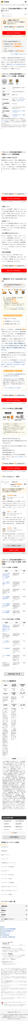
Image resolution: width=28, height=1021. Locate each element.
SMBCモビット (22, 945)
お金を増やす (15, 950)
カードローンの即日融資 (7, 866)
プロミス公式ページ (5, 120)
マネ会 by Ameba (8, 980)
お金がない (16, 951)
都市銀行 (3, 910)
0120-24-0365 (19, 307)
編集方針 (26, 1014)
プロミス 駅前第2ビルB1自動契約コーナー (6, 612)
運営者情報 (11, 1014)
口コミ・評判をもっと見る (14, 545)
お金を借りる (4, 847)
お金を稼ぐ (11, 951)
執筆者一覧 (22, 1014)
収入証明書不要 (20, 821)
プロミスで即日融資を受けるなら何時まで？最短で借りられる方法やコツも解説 (13, 364)
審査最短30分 (19, 826)
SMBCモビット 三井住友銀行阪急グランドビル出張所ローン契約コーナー (5, 628)
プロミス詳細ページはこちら (18, 54)
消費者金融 (4, 851)
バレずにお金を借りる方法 (8, 948)
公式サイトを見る (14, 550)
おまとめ (6, 829)
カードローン (7, 4)
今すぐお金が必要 (18, 948)
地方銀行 (3, 914)
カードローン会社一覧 (7, 942)
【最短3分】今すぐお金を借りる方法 (15, 64)
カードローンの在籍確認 (7, 882)
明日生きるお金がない (7, 950)
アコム (8, 945)
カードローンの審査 (6, 894)
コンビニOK (19, 829)
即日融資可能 (7, 821)
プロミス (14, 4)
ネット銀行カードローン (7, 919)
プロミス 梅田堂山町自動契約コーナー (6, 598)
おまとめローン (5, 870)
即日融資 (12, 958)
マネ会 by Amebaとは (4, 1014)
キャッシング (4, 858)
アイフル (4, 945)
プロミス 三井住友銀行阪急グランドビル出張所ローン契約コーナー (6, 576)
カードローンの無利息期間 (8, 955)
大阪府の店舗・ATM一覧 (14, 674)
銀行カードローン (6, 855)
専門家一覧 (16, 1014)
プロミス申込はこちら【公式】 (13, 388)
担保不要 (6, 824)
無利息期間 (18, 824)
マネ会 (1, 4)
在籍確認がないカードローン (8, 862)
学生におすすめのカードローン (9, 890)
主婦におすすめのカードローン (9, 886)
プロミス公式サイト (19, 457)
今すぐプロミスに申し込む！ (14, 33)
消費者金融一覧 (5, 943)
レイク (16, 945)
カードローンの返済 (6, 878)
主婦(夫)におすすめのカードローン (9, 963)
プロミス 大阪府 (21, 4)
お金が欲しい (5, 951)
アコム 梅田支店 (6, 648)
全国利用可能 (7, 826)
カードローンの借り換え (7, 874)
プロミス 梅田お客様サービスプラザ (6, 583)
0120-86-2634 (20, 100)
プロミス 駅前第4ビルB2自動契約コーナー (6, 605)
